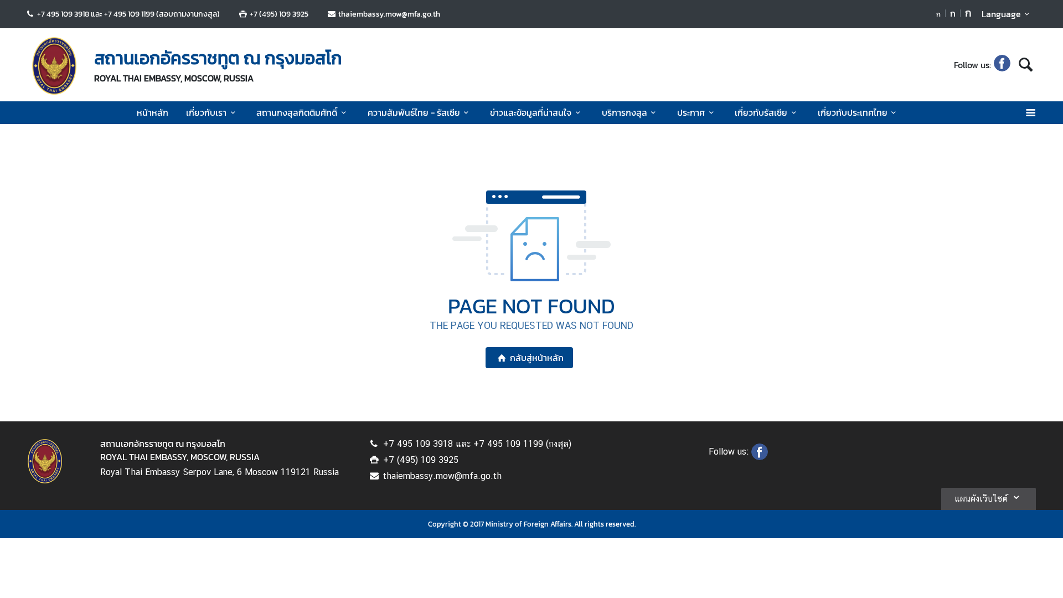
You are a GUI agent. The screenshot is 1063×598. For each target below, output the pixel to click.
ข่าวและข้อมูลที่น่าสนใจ (530, 112)
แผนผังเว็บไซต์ (981, 498)
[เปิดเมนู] (1030, 112)
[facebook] (1002, 65)
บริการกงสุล (624, 112)
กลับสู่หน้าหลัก (537, 357)
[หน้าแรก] (54, 66)
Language (1001, 13)
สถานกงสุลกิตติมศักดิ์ (296, 112)
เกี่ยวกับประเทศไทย (852, 112)
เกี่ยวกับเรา (206, 112)
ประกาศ (691, 112)
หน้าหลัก (152, 112)
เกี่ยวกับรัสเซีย (761, 112)
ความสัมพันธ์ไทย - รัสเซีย (414, 112)
